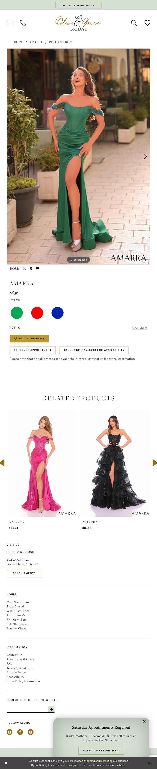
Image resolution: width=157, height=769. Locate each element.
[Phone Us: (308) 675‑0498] (23, 23)
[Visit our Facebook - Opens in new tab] (20, 732)
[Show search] (134, 23)
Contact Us (14, 655)
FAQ (9, 663)
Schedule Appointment (33, 350)
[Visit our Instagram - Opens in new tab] (9, 732)
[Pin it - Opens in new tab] (31, 268)
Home (18, 42)
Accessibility (15, 677)
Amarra (36, 42)
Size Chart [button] (139, 328)
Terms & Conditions (20, 668)
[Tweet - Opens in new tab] (24, 268)
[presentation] (42, 463)
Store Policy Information (23, 681)
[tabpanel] (78, 156)
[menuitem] (9, 23)
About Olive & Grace (21, 659)
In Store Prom (60, 42)
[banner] (78, 23)
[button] (9, 23)
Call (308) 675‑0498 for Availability (94, 350)
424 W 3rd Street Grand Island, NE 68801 (22, 562)
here (122, 765)
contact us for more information (111, 359)
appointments (24, 573)
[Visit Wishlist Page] (147, 23)
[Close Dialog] (6, 762)
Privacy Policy (16, 672)
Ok (150, 763)
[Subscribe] (51, 709)
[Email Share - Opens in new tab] (37, 268)
